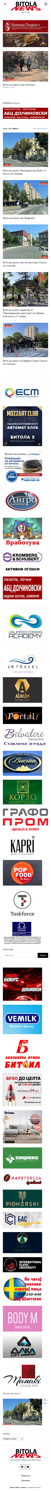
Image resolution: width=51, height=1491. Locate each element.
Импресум (25, 1475)
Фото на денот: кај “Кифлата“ (19, 218)
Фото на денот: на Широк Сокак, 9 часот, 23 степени (25, 362)
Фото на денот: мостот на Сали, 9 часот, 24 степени (25, 264)
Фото (17, 102)
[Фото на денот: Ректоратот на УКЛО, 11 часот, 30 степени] (22, 1412)
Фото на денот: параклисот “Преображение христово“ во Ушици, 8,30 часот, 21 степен (23, 313)
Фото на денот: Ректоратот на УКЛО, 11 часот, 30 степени (24, 172)
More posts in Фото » (40, 128)
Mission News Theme (17, 1487)
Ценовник (25, 1480)
